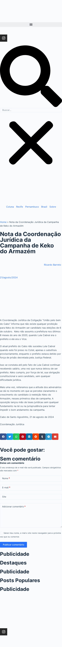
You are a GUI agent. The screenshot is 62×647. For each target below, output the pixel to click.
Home (3, 222)
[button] (31, 24)
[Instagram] (3, 38)
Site (4, 496)
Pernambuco (32, 206)
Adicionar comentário (14, 506)
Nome (6, 478)
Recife (19, 206)
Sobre (52, 206)
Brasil (44, 206)
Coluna (10, 206)
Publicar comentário (13, 544)
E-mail (6, 487)
